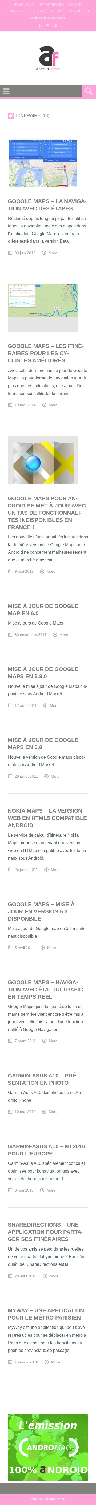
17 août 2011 (26, 706)
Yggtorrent (78, 11)
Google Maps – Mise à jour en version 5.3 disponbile (41, 911)
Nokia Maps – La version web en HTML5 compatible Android (47, 818)
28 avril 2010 (26, 1276)
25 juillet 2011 (26, 870)
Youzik (30, 4)
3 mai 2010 (24, 1190)
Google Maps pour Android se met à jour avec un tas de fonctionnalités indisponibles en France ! (47, 512)
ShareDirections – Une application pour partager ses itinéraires (45, 1231)
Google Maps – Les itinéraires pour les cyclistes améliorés (46, 353)
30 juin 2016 (25, 253)
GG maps (58, 11)
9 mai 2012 (24, 571)
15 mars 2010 (26, 1362)
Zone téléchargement (48, 17)
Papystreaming (52, 4)
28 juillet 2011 (26, 776)
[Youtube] (55, 25)
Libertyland (17, 11)
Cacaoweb (38, 11)
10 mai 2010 (25, 1112)
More (53, 253)
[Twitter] (47, 25)
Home (18, 4)
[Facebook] (39, 25)
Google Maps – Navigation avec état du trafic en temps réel (45, 989)
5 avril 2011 (24, 948)
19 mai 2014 (25, 405)
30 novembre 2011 (30, 635)
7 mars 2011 (25, 1041)
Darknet (75, 4)
